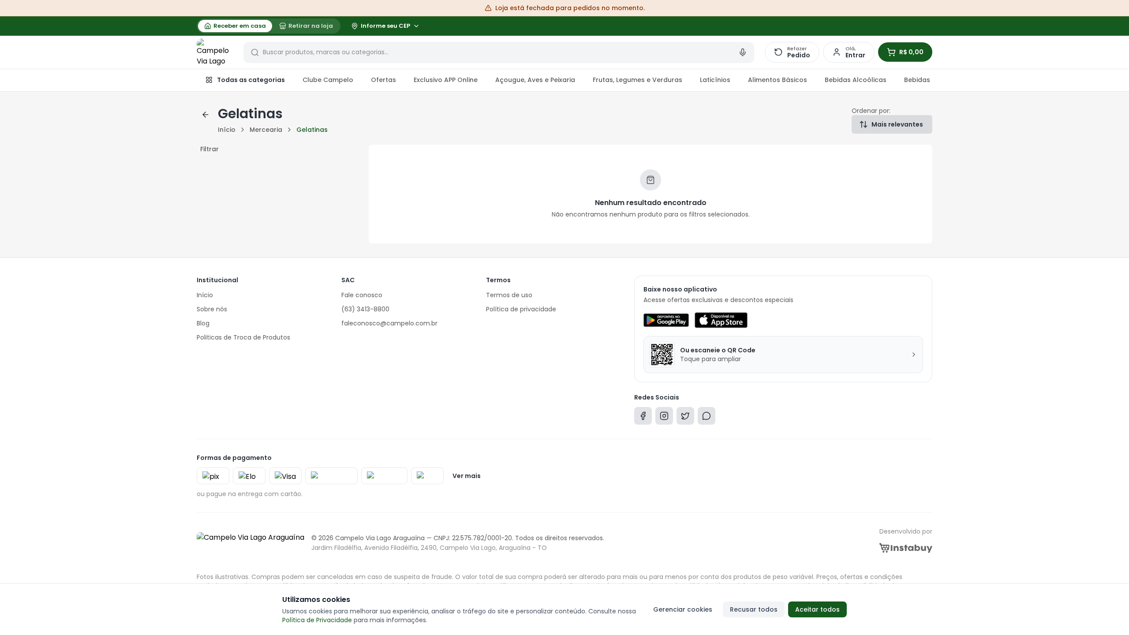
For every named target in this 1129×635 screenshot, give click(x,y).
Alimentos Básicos (777, 79)
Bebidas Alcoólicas (855, 79)
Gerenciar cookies (682, 609)
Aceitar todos (817, 609)
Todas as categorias (251, 79)
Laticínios (715, 79)
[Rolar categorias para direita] (922, 80)
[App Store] (721, 320)
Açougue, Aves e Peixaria (535, 79)
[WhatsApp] (706, 418)
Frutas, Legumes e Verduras (637, 79)
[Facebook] (643, 418)
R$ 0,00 (911, 52)
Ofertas (383, 79)
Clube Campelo (328, 79)
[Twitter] (685, 418)
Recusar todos (754, 609)
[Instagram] (664, 418)
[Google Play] (666, 320)
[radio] (235, 26)
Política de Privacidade (317, 620)
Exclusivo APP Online (446, 79)
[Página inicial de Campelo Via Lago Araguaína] (215, 52)
